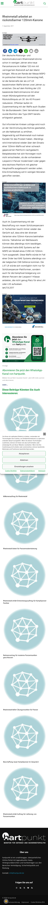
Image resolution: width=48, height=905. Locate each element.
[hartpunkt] (24, 2)
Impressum (41, 471)
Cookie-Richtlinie (11, 471)
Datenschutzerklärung (27, 471)
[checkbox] (6, 901)
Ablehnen (24, 460)
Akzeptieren (24, 453)
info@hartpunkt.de (16, 873)
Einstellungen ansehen (24, 466)
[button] (44, 434)
